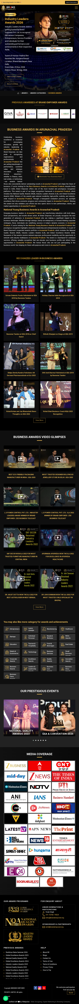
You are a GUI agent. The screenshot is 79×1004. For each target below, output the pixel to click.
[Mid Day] (15, 776)
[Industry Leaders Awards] (21, 936)
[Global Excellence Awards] (21, 909)
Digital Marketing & (49, 1002)
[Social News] (27, 882)
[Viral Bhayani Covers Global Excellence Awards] (15, 818)
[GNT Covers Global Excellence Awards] (63, 766)
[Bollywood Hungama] (39, 850)
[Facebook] (35, 988)
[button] (33, 740)
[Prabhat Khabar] (15, 850)
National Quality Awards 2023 (21, 732)
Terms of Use (48, 961)
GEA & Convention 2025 (57, 733)
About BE (46, 952)
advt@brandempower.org (54, 927)
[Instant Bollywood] (39, 871)
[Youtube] (44, 988)
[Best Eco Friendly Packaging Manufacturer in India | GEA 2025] (21, 458)
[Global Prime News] (15, 861)
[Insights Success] (15, 871)
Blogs (45, 955)
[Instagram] (40, 988)
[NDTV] (39, 787)
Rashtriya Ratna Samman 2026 (17, 952)
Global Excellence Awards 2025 (17, 955)
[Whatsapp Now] (5, 998)
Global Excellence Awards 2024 (17, 961)
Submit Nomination (71, 2)
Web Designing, (36, 1002)
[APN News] (39, 829)
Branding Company (63, 1002)
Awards (24, 93)
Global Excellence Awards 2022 (17, 976)
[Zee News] (39, 776)
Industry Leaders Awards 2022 (17, 973)
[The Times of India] (63, 776)
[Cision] (63, 861)
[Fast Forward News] (63, 871)
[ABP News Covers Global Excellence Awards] (39, 766)
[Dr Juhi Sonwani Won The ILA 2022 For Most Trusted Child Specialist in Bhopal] (57, 579)
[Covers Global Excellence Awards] (15, 786)
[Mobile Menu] (76, 7)
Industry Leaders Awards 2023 (17, 964)
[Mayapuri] (63, 850)
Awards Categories (38, 93)
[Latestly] (15, 829)
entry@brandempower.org (55, 918)
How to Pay (47, 970)
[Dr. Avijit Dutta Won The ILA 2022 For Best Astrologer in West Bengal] (21, 579)
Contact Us (47, 958)
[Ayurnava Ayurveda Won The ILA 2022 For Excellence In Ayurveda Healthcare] (57, 538)
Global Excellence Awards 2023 (17, 970)
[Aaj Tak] (39, 861)
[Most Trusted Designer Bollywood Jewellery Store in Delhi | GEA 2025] (57, 458)
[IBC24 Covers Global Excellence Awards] (63, 808)
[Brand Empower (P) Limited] (8, 8)
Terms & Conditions (50, 964)
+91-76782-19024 (52, 915)
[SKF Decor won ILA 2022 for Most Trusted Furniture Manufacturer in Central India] (21, 538)
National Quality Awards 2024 (16, 958)
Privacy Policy (48, 967)
